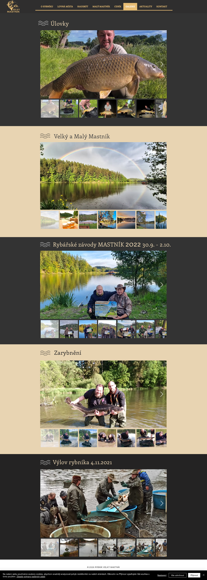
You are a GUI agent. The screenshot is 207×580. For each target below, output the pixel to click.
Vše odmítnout (177, 575)
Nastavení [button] (161, 575)
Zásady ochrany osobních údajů (31, 576)
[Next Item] (161, 64)
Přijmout (194, 575)
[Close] (203, 575)
